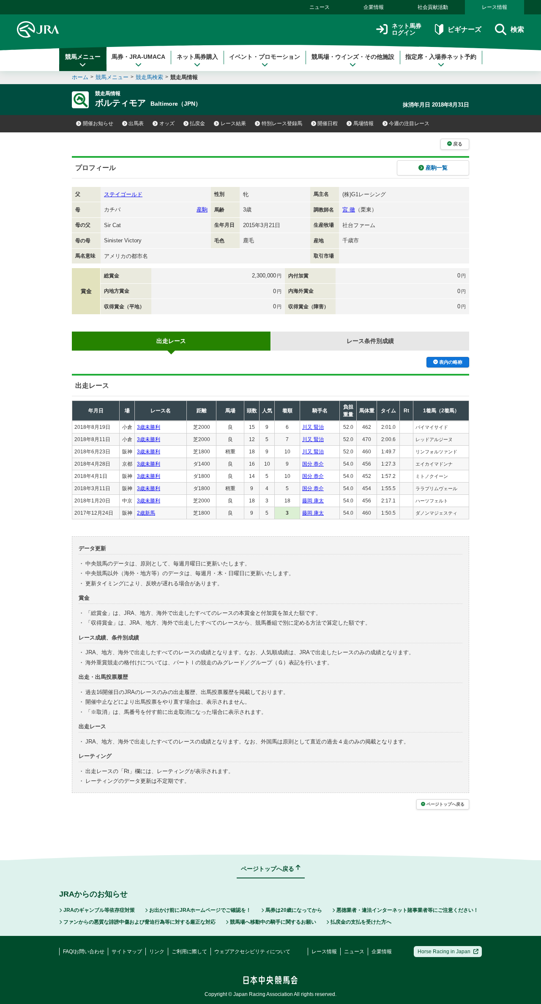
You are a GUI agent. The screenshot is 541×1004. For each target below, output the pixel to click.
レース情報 (494, 7)
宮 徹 (348, 209)
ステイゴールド (123, 194)
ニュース (319, 7)
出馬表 (136, 123)
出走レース (171, 340)
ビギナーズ (464, 29)
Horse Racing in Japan (444, 952)
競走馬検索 (149, 77)
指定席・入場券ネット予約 (440, 56)
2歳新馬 (146, 513)
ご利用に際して (189, 952)
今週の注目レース (409, 123)
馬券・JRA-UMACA (138, 56)
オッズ (167, 123)
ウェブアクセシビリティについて (252, 952)
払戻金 (197, 123)
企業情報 (373, 7)
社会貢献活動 (433, 7)
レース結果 (233, 123)
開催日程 (327, 123)
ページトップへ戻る (445, 804)
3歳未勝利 (148, 427)
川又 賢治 (313, 427)
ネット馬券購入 (197, 56)
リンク (156, 952)
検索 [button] (517, 29)
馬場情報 (363, 123)
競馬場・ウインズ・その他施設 (352, 56)
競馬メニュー (83, 56)
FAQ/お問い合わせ (83, 952)
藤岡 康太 (313, 501)
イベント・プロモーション (264, 56)
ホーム (80, 77)
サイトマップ (127, 952)
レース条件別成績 (370, 340)
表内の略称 (450, 362)
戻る (457, 143)
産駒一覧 (437, 168)
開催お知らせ (98, 123)
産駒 (202, 209)
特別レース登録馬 (282, 123)
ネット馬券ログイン (406, 29)
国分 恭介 (313, 464)
